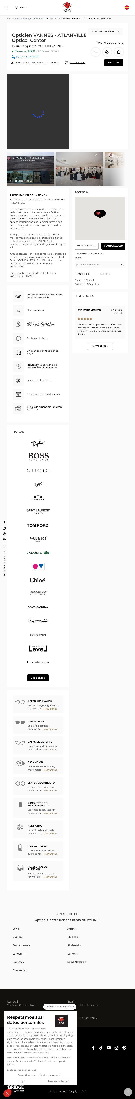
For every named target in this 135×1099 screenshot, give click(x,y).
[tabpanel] (100, 282)
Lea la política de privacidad (21, 1070)
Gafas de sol (36, 722)
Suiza (71, 1014)
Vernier (94, 1018)
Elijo (22, 1081)
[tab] (87, 274)
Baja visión (35, 762)
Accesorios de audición (37, 868)
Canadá (12, 1001)
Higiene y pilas (37, 846)
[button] (7, 1093)
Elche (82, 1005)
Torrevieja (92, 1005)
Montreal (12, 1005)
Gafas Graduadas (40, 701)
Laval (33, 1005)
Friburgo (83, 1018)
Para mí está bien (59, 1081)
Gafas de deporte (40, 742)
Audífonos (35, 826)
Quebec (23, 1005)
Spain (72, 1001)
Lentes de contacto (41, 783)
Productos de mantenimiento (38, 804)
